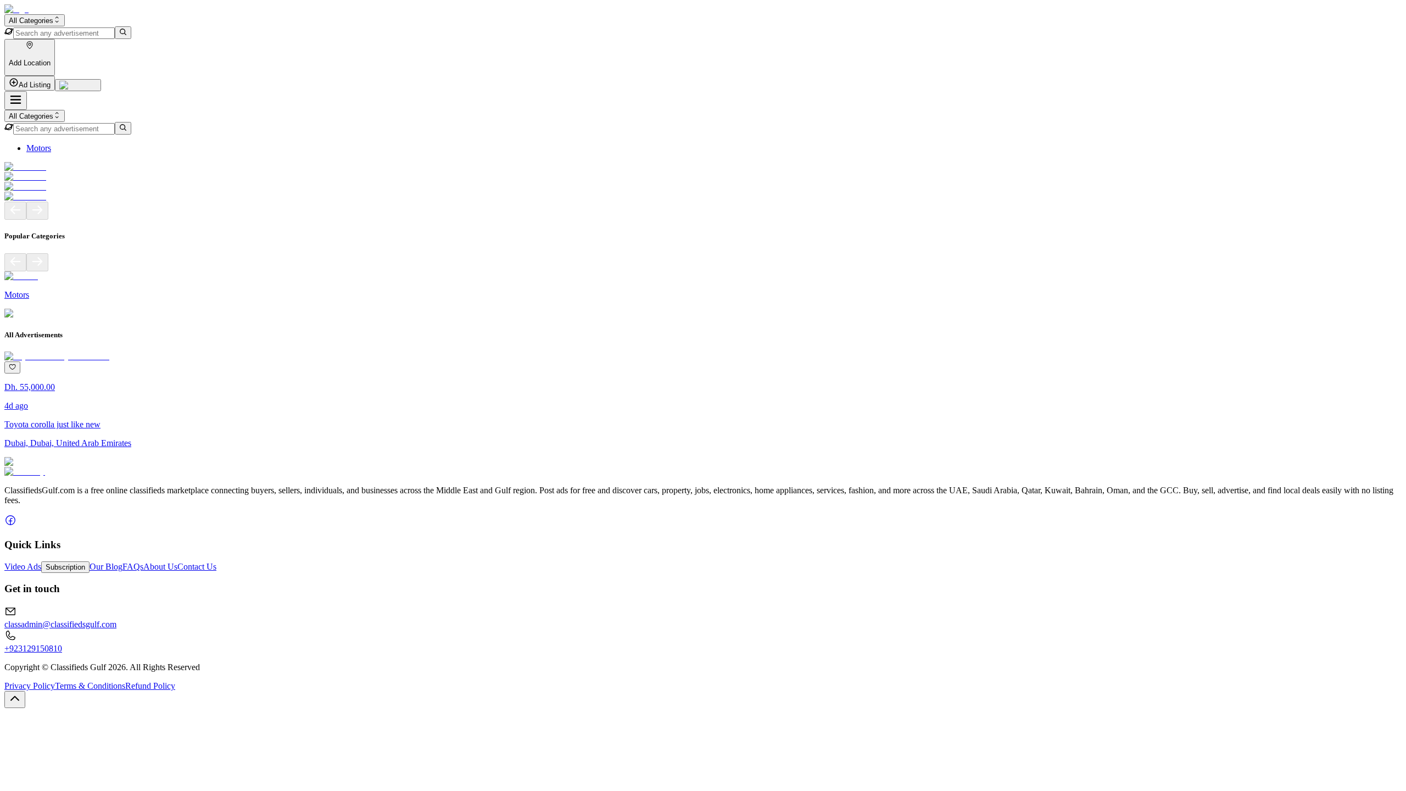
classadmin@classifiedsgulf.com (60, 624)
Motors (38, 148)
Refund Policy (150, 685)
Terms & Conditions (90, 685)
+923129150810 (33, 648)
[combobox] (34, 20)
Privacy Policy (29, 685)
